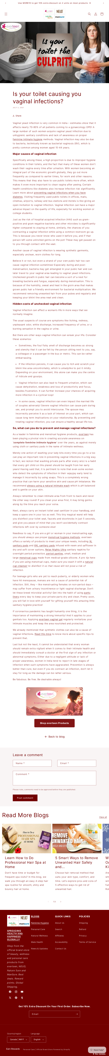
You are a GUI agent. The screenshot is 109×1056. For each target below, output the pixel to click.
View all (103, 817)
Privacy (83, 935)
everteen (84, 434)
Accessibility (61, 942)
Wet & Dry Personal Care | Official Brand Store (34, 1049)
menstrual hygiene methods (64, 537)
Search (58, 929)
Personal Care (38, 929)
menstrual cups (28, 557)
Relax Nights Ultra (55, 549)
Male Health (37, 942)
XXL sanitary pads (44, 545)
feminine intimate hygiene (27, 139)
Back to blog (57, 736)
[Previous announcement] (5, 3)
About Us (59, 923)
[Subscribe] (77, 1014)
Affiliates (59, 935)
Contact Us (60, 948)
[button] (6, 14)
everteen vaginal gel (51, 619)
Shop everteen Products (54, 723)
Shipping (83, 923)
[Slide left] (48, 902)
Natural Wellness (39, 935)
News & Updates (39, 948)
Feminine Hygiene (40, 923)
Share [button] (18, 115)
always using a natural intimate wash (48, 485)
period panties (54, 553)
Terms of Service (87, 942)
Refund (82, 929)
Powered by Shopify (61, 1049)
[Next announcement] (103, 3)
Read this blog (43, 634)
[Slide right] (61, 902)
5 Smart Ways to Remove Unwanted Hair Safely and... (76, 862)
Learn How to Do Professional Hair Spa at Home (25, 862)
